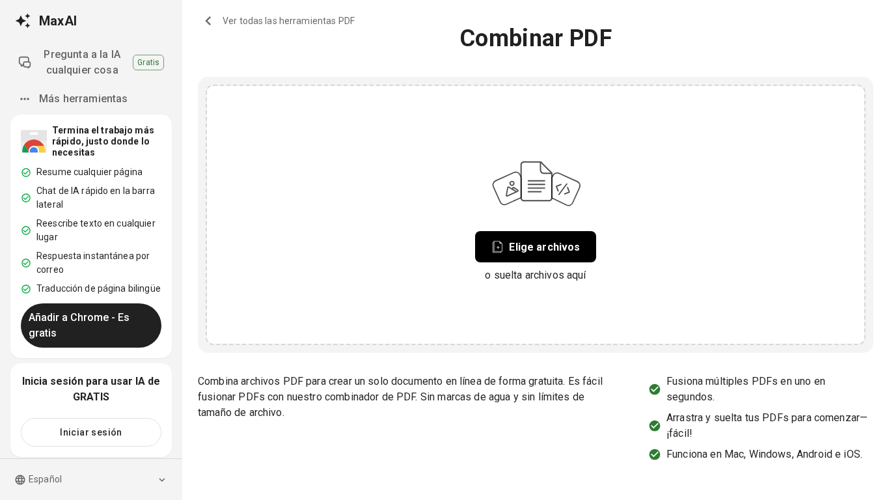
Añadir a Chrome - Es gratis (79, 325)
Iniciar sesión (91, 432)
